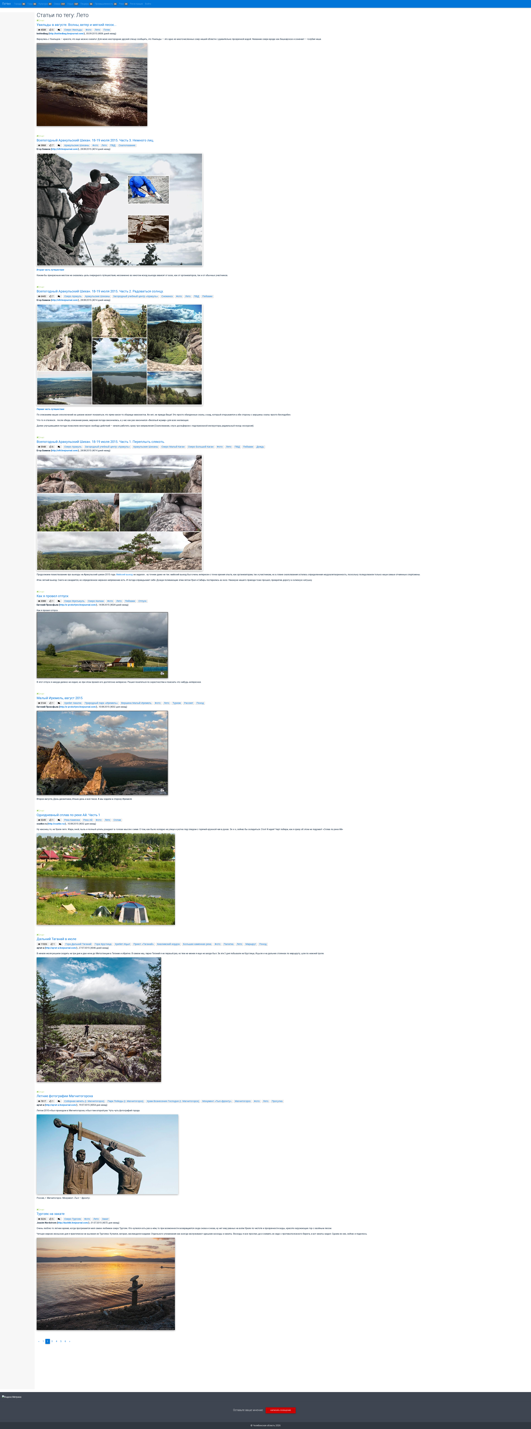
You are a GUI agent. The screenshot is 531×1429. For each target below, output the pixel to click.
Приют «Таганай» (143, 944)
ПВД (112, 145)
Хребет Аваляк (72, 703)
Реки (123, 3)
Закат (105, 1219)
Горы (32, 3)
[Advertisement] (239, 1365)
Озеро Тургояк (72, 1219)
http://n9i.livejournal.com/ (65, 149)
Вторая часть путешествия (50, 269)
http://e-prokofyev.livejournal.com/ (78, 605)
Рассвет (188, 703)
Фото (88, 29)
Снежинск (167, 296)
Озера (59, 3)
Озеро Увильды (73, 29)
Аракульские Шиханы (76, 145)
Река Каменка (72, 820)
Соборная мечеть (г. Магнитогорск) (84, 1101)
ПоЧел (6, 3)
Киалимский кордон (168, 944)
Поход (200, 703)
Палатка (228, 944)
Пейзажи (207, 296)
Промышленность (105, 3)
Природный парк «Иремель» (101, 703)
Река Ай (87, 820)
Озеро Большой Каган (201, 446)
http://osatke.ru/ (56, 823)
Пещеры (86, 3)
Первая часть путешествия (50, 409)
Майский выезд (124, 574)
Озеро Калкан (96, 601)
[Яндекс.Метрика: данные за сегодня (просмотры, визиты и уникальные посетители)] (11, 1397)
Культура (45, 3)
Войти (148, 3)
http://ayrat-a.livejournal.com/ (60, 948)
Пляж (106, 29)
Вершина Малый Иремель (136, 703)
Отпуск (142, 601)
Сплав (117, 820)
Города (19, 3)
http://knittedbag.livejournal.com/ (66, 33)
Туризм (177, 703)
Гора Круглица (103, 944)
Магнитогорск (243, 1101)
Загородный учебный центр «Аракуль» (135, 296)
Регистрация (136, 3)
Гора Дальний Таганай (78, 944)
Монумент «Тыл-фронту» (216, 1101)
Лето (97, 29)
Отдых (72, 3)
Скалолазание (127, 145)
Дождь (260, 446)
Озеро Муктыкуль (74, 601)
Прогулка (277, 1101)
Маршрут (250, 944)
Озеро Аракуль (73, 296)
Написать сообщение (280, 1410)
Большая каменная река (197, 944)
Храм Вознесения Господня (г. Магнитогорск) (173, 1101)
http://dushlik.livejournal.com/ (73, 1222)
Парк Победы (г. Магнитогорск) (125, 1101)
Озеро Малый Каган (173, 446)
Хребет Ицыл (122, 944)
